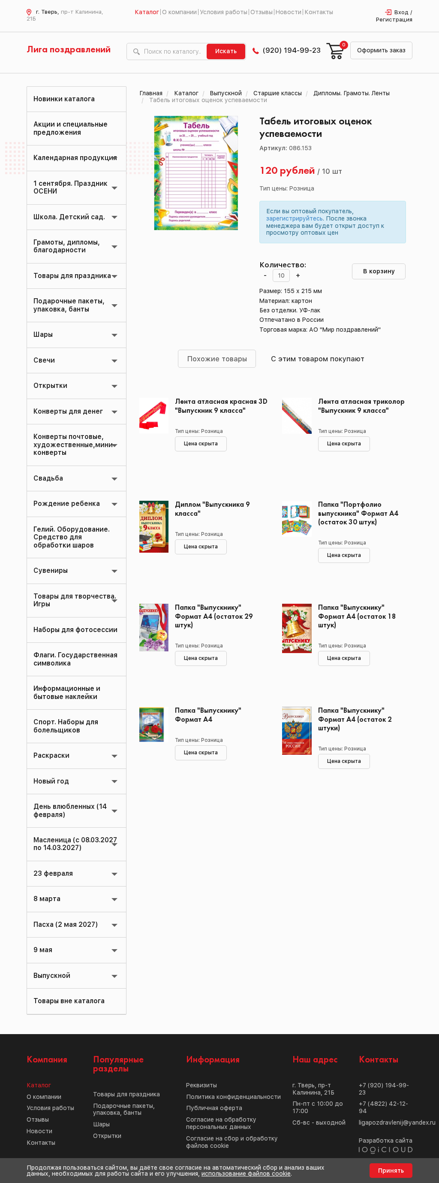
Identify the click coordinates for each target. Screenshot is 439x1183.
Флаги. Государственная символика (75, 659)
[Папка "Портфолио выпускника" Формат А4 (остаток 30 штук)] (293, 539)
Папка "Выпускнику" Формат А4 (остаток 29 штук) (214, 616)
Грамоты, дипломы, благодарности (66, 246)
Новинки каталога (64, 99)
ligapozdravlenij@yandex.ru (397, 1122)
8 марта (46, 899)
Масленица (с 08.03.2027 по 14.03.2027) (75, 844)
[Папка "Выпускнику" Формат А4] (150, 745)
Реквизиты (201, 1085)
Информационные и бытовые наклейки (66, 692)
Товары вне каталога (69, 1001)
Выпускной (51, 975)
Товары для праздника (72, 276)
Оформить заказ (381, 50)
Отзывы (261, 12)
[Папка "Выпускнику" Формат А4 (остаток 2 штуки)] (293, 745)
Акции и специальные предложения (70, 128)
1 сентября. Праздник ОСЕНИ (70, 187)
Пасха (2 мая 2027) (65, 924)
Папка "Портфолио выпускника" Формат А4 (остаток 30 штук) (358, 513)
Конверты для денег (68, 411)
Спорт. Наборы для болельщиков (65, 726)
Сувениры (50, 570)
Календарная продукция (75, 158)
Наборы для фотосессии (75, 630)
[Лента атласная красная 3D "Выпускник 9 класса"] (150, 436)
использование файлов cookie (246, 1173)
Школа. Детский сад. (69, 217)
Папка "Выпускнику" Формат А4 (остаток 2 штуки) (355, 719)
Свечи (44, 360)
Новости (288, 12)
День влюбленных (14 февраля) (70, 810)
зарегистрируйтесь (294, 218)
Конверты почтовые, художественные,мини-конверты (74, 445)
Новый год (51, 781)
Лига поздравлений (69, 49)
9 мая (42, 950)
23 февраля (53, 873)
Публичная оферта (214, 1107)
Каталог (147, 12)
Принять (391, 1170)
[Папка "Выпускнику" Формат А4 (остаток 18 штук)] (293, 642)
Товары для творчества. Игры (74, 600)
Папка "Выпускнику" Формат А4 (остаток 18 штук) (357, 616)
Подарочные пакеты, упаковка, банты (69, 305)
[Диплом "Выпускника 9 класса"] (150, 539)
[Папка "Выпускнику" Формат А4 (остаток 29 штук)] (150, 642)
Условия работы (223, 12)
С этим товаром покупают (317, 358)
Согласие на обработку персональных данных (221, 1123)
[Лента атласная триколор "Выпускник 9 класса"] (293, 436)
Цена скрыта (201, 444)
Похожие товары (217, 358)
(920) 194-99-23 (292, 50)
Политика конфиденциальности (233, 1096)
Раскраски (51, 755)
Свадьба (48, 478)
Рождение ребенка (66, 503)
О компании (179, 12)
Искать (226, 51)
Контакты (318, 12)
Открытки (50, 385)
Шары (43, 334)
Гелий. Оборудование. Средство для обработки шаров (71, 537)
